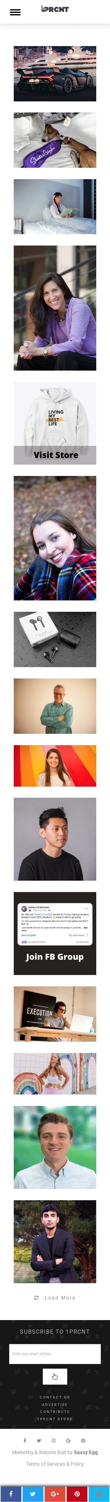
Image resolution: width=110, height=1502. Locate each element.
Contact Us (55, 1397)
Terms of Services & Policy (55, 1464)
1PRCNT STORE (55, 1419)
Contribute (55, 1412)
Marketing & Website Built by (55, 1452)
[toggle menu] (15, 12)
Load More (60, 1298)
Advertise (55, 1405)
